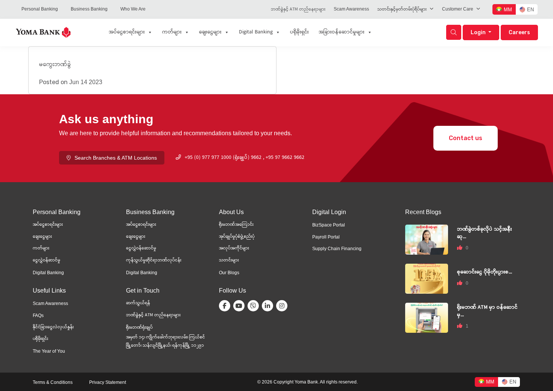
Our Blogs (229, 272)
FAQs (38, 315)
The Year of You (49, 351)
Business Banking (89, 9)
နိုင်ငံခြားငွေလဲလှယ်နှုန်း (53, 327)
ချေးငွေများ (210, 32)
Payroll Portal (326, 237)
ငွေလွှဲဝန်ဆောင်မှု (141, 248)
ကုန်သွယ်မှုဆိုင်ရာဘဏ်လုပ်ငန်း (153, 260)
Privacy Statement (107, 382)
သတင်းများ (229, 260)
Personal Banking (39, 9)
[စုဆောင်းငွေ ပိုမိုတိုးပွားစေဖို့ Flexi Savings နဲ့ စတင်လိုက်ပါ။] (426, 278)
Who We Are (133, 9)
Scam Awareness (351, 9)
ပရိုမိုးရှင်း (299, 32)
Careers (519, 32)
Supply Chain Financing (337, 248)
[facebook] (226, 305)
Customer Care (457, 9)
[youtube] (240, 305)
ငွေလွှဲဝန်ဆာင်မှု (46, 260)
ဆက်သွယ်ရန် (138, 303)
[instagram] (283, 305)
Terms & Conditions (53, 382)
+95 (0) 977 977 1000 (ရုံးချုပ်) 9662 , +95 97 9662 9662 (244, 157)
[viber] (255, 305)
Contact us (465, 138)
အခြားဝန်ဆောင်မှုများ (342, 32)
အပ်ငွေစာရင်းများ (127, 32)
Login (479, 32)
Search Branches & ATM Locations (115, 158)
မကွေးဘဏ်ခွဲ (55, 65)
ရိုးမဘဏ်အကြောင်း (236, 225)
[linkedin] (269, 305)
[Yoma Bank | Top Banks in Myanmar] (43, 32)
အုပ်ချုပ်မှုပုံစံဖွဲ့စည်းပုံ (237, 237)
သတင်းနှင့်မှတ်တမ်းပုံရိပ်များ (402, 10)
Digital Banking (256, 32)
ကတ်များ (172, 32)
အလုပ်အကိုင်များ (234, 248)
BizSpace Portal (328, 225)
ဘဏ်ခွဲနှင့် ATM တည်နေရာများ (298, 10)
